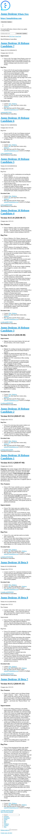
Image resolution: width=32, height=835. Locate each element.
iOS (5, 822)
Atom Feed (18, 36)
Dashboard (7, 818)
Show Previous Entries (6, 812)
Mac (10, 103)
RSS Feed (12, 36)
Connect (6, 825)
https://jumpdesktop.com (11, 18)
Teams (5, 819)
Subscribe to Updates (6, 22)
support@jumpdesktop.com (11, 109)
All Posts (6, 816)
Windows (14, 103)
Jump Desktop (15, 13)
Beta (5, 827)
